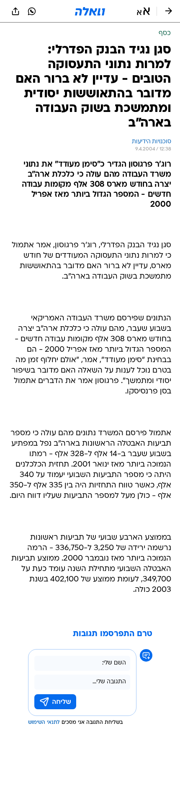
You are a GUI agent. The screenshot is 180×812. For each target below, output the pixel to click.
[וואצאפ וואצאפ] (32, 11)
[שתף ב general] (15, 11)
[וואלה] (90, 11)
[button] (143, 11)
